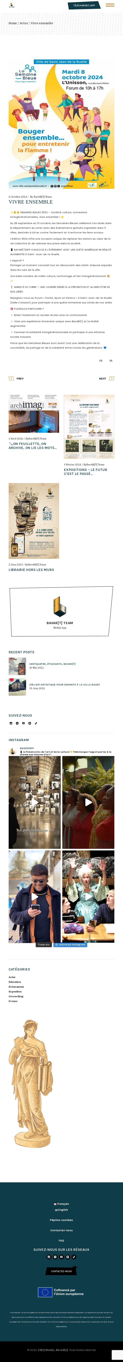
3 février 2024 (72, 464)
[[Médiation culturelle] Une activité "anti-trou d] (35, 896)
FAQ (61, 1240)
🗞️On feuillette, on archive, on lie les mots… (33, 446)
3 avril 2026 (16, 438)
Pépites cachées (61, 1220)
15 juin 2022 (37, 688)
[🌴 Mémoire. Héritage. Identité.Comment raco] (88, 802)
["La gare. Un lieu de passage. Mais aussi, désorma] (35, 802)
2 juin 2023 (16, 564)
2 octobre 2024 (18, 196)
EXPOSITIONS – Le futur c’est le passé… (85, 472)
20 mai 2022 (36, 667)
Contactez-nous (61, 1230)
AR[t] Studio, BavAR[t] (53, 1350)
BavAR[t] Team (43, 196)
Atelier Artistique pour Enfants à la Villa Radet (64, 684)
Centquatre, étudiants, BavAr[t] (52, 663)
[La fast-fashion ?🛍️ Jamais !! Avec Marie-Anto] (88, 896)
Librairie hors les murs (31, 570)
